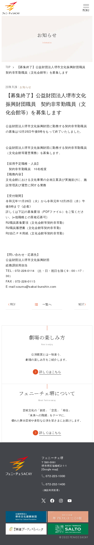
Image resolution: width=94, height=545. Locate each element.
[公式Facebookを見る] (52, 501)
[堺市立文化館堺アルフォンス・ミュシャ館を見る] (68, 516)
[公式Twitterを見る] (44, 501)
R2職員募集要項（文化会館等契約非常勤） (36, 222)
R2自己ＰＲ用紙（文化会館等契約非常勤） (36, 233)
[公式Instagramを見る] (61, 501)
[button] (11, 8)
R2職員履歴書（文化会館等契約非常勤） (34, 227)
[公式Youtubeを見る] (70, 501)
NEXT (81, 304)
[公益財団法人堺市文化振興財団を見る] (26, 516)
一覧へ (47, 304)
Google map (49, 469)
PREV (12, 304)
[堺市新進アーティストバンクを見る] (26, 529)
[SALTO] (68, 529)
